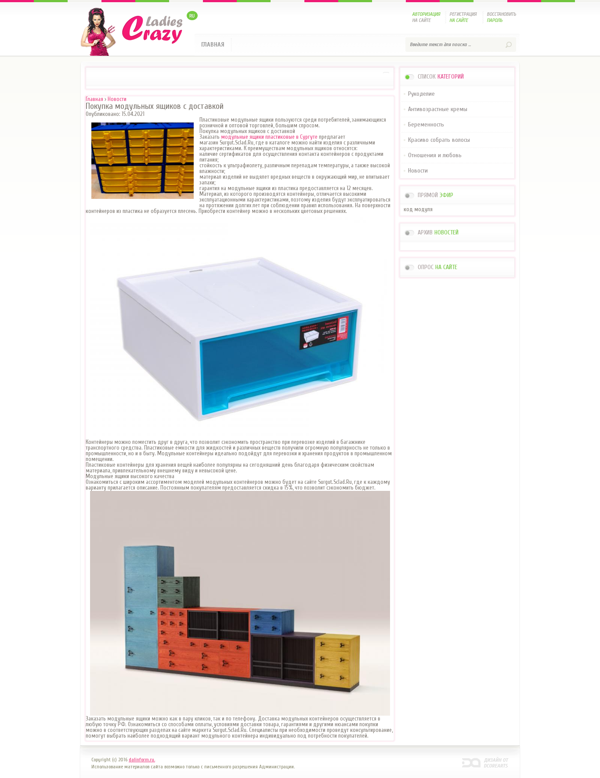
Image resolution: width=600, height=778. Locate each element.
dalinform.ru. (142, 759)
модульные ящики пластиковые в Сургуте (269, 136)
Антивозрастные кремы (437, 109)
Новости (418, 170)
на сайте (426, 17)
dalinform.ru (485, 762)
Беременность (426, 124)
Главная (212, 44)
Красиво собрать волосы (439, 140)
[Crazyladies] (139, 31)
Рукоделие (421, 93)
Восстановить (501, 17)
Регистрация (463, 17)
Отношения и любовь (435, 155)
